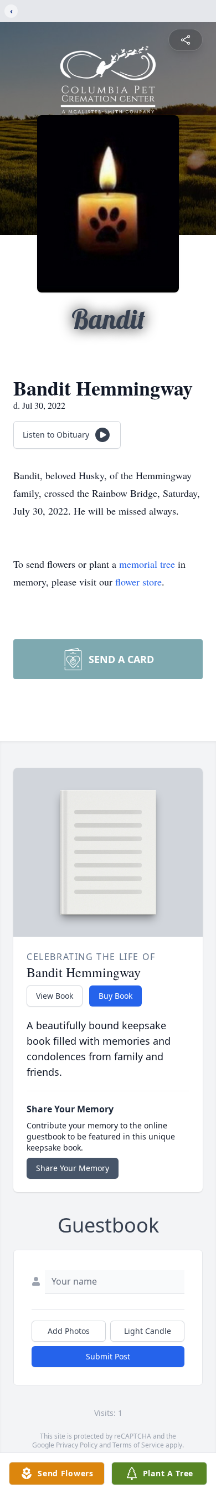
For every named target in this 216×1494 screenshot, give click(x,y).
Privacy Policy (76, 1445)
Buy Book (115, 995)
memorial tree (147, 564)
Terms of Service (138, 1445)
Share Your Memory (72, 1168)
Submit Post (108, 1356)
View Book (54, 995)
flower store (138, 581)
